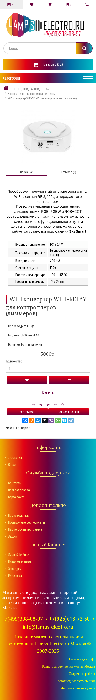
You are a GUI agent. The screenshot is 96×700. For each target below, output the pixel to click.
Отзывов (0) (68, 172)
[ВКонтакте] (25, 420)
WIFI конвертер (20, 428)
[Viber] (51, 420)
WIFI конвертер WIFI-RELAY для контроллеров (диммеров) (42, 98)
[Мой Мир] (38, 420)
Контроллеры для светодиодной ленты (31, 93)
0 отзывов (27, 412)
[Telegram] (71, 420)
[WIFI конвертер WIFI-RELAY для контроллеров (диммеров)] (48, 136)
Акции (12, 536)
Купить (48, 392)
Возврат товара (19, 490)
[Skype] (64, 420)
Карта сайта (16, 497)
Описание (26, 172)
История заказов (20, 562)
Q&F (33, 326)
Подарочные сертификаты (26, 522)
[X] (45, 420)
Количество (14, 361)
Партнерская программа (25, 529)
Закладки (14, 569)
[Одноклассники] (31, 420)
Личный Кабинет (19, 555)
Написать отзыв (69, 412)
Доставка (15, 457)
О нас (12, 464)
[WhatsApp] (58, 420)
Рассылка (15, 576)
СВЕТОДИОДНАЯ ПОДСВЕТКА (31, 89)
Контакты (14, 483)
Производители (19, 515)
